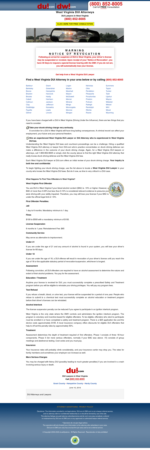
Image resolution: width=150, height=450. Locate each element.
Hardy (48, 96)
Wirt (107, 107)
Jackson (49, 102)
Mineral (69, 102)
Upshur (109, 96)
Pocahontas (91, 96)
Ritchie (89, 110)
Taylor (108, 88)
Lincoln (49, 112)
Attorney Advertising (67, 407)
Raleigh (89, 104)
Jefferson (49, 104)
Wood (108, 110)
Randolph (90, 107)
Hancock (49, 93)
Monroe (69, 110)
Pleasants (90, 93)
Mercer (69, 99)
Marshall (69, 91)
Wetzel (108, 104)
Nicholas (89, 85)
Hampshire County (75, 383)
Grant (48, 85)
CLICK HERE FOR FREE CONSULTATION (75, 24)
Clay (28, 104)
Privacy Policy (86, 407)
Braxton (29, 93)
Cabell (28, 99)
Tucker (108, 91)
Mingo (68, 104)
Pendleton (90, 91)
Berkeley (29, 88)
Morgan (69, 112)
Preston (89, 99)
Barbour (29, 85)
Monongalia (71, 107)
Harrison (49, 99)
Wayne (109, 99)
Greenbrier (50, 88)
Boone (28, 91)
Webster (109, 102)
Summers (110, 85)
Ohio (88, 88)
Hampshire (50, 91)
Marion (69, 88)
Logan (68, 85)
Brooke (29, 96)
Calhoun (29, 102)
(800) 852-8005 (106, 3)
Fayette (29, 110)
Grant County (59, 383)
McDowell (70, 96)
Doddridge (30, 107)
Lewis (48, 110)
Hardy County (91, 383)
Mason (69, 93)
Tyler (108, 93)
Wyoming (110, 112)
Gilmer (28, 112)
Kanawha (50, 107)
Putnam (89, 102)
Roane (88, 112)
